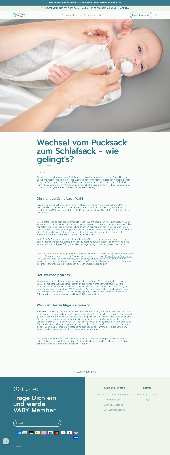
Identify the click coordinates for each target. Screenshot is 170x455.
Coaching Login (141, 15)
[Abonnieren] (58, 423)
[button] (157, 15)
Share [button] (42, 172)
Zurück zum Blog (86, 371)
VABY (21, 446)
